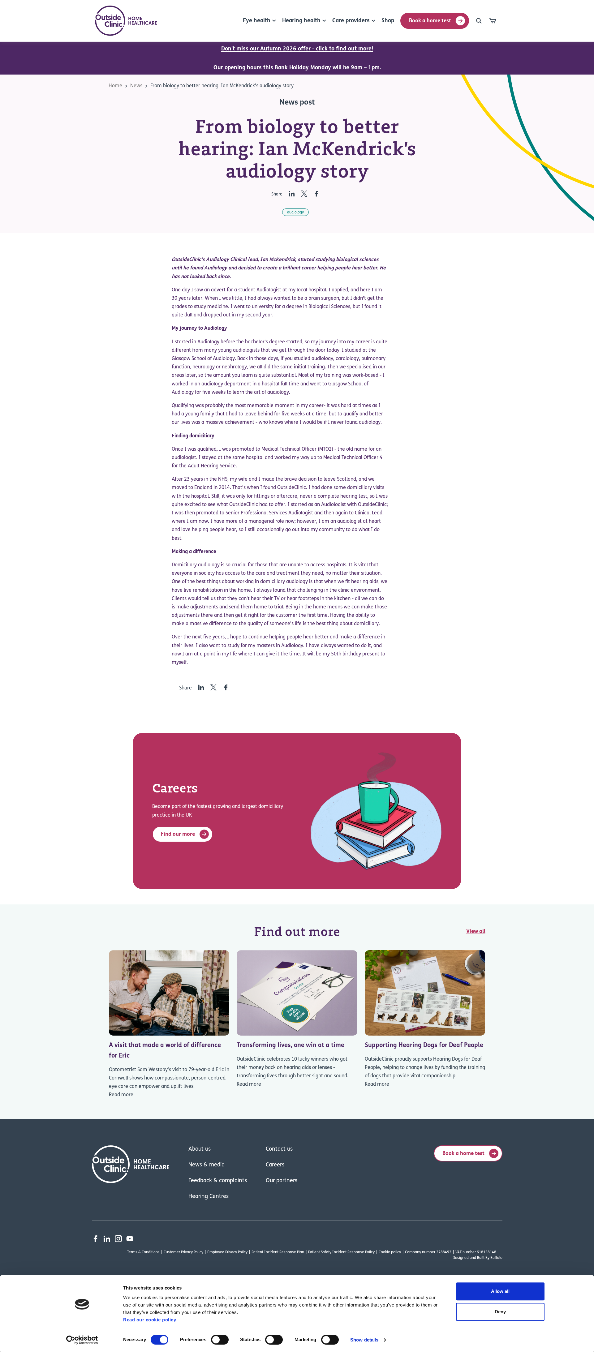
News (136, 86)
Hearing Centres (208, 1197)
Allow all (500, 1291)
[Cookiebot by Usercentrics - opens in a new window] (82, 1340)
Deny (500, 1311)
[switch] (220, 1340)
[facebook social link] (95, 1238)
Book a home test (430, 21)
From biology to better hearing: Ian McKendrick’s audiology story (222, 86)
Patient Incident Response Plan (278, 1252)
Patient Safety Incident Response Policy (341, 1252)
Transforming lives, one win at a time (290, 1045)
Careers (275, 1165)
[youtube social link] (129, 1238)
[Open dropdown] (479, 21)
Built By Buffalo (489, 1258)
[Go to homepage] (126, 21)
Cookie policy (390, 1252)
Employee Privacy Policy (227, 1252)
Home (115, 86)
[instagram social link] (118, 1238)
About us (199, 1149)
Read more (121, 1094)
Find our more (178, 834)
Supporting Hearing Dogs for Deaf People (424, 1045)
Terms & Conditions (143, 1252)
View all (475, 931)
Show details (364, 1339)
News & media (206, 1165)
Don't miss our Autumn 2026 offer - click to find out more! (297, 49)
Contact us (279, 1149)
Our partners (281, 1181)
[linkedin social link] (106, 1238)
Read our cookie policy (149, 1319)
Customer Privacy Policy (183, 1252)
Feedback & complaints (217, 1181)
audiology (295, 212)
